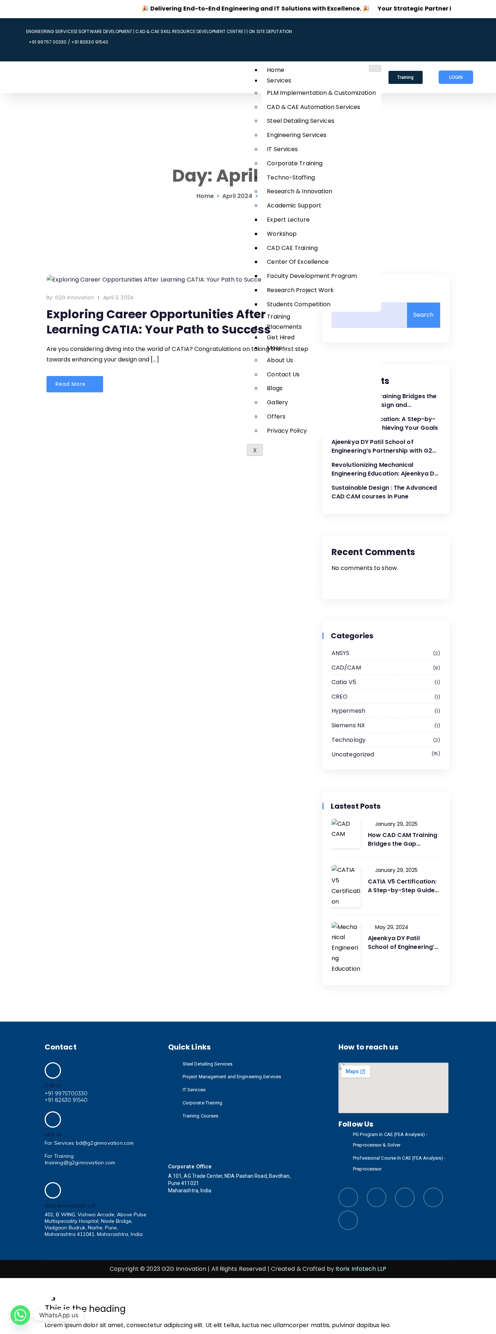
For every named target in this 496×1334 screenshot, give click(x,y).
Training (278, 316)
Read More (72, 384)
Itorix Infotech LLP (361, 1269)
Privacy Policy (286, 431)
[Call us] (53, 1070)
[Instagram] (418, 27)
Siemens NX (385, 725)
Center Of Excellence (298, 262)
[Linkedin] (391, 27)
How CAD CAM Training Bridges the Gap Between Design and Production (384, 400)
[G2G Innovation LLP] (53, 1190)
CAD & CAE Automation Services (313, 107)
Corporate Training (294, 163)
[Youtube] (445, 27)
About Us (280, 360)
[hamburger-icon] (375, 68)
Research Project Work (300, 290)
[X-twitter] (391, 49)
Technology (385, 740)
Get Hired (280, 337)
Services (279, 80)
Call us (53, 1085)
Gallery (277, 402)
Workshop (282, 234)
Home (275, 70)
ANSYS (385, 653)
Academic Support (294, 205)
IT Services (282, 149)
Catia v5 (385, 682)
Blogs (274, 388)
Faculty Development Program (312, 276)
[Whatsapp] (20, 1315)
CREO (385, 696)
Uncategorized (385, 754)
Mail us (53, 1134)
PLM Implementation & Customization (321, 93)
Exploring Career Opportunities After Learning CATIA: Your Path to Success (158, 321)
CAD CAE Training (292, 248)
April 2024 (237, 196)
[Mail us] (53, 1119)
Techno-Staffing (291, 177)
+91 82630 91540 (66, 1100)
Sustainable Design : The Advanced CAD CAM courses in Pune (384, 492)
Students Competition (298, 304)
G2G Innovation (74, 297)
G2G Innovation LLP (70, 1205)
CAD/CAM (385, 667)
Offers (276, 416)
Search (345, 290)
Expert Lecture (288, 219)
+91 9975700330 (66, 1093)
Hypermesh (385, 711)
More (274, 348)
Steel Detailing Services (300, 121)
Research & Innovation (299, 191)
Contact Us (283, 374)
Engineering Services (296, 135)
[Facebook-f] (472, 27)
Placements (284, 327)
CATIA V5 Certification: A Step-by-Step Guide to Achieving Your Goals (385, 423)
